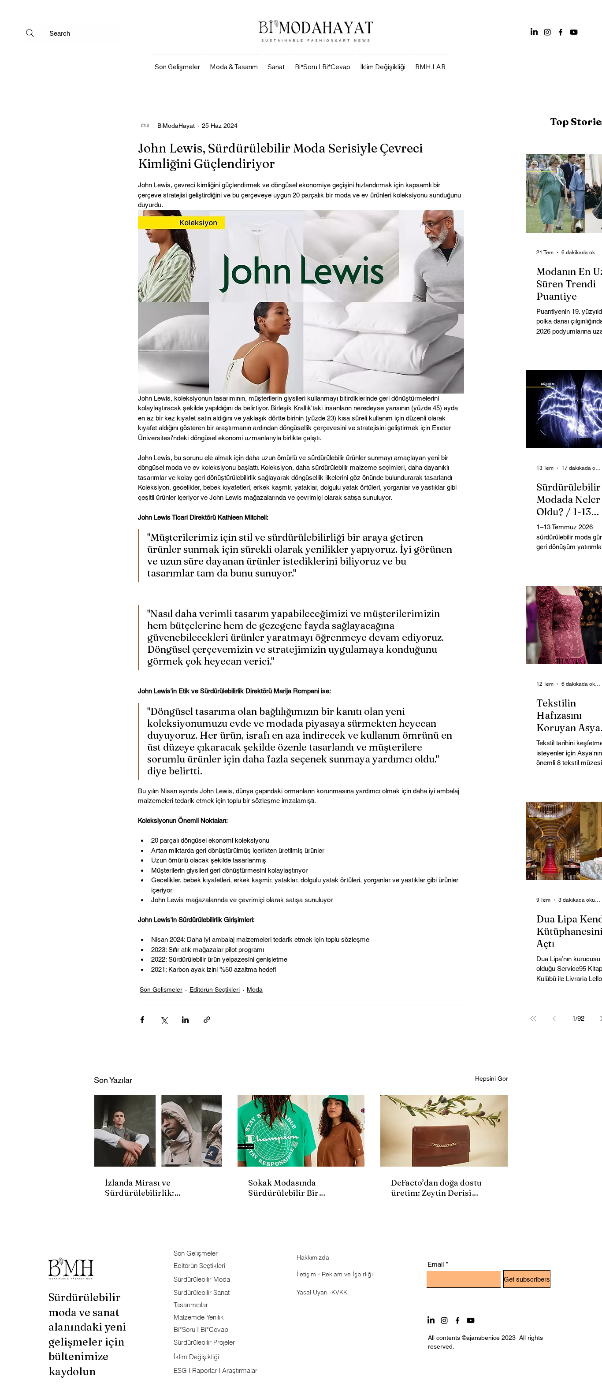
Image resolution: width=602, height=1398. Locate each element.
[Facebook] (560, 32)
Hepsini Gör (491, 1078)
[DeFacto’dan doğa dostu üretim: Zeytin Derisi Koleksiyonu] (444, 1131)
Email (435, 1264)
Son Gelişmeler (161, 989)
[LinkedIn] (534, 32)
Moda (255, 989)
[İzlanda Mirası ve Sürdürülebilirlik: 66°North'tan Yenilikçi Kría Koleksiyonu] (158, 1131)
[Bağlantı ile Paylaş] (207, 1019)
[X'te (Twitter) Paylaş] (164, 1019)
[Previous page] (554, 1018)
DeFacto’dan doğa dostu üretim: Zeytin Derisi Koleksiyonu (436, 1188)
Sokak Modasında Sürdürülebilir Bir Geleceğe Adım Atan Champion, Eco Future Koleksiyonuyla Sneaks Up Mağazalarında (298, 1188)
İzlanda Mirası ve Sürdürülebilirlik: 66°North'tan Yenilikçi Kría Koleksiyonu (156, 1188)
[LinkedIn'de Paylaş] (185, 1019)
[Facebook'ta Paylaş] (142, 1019)
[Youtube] (573, 32)
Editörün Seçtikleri (215, 989)
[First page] (533, 1018)
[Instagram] (547, 32)
